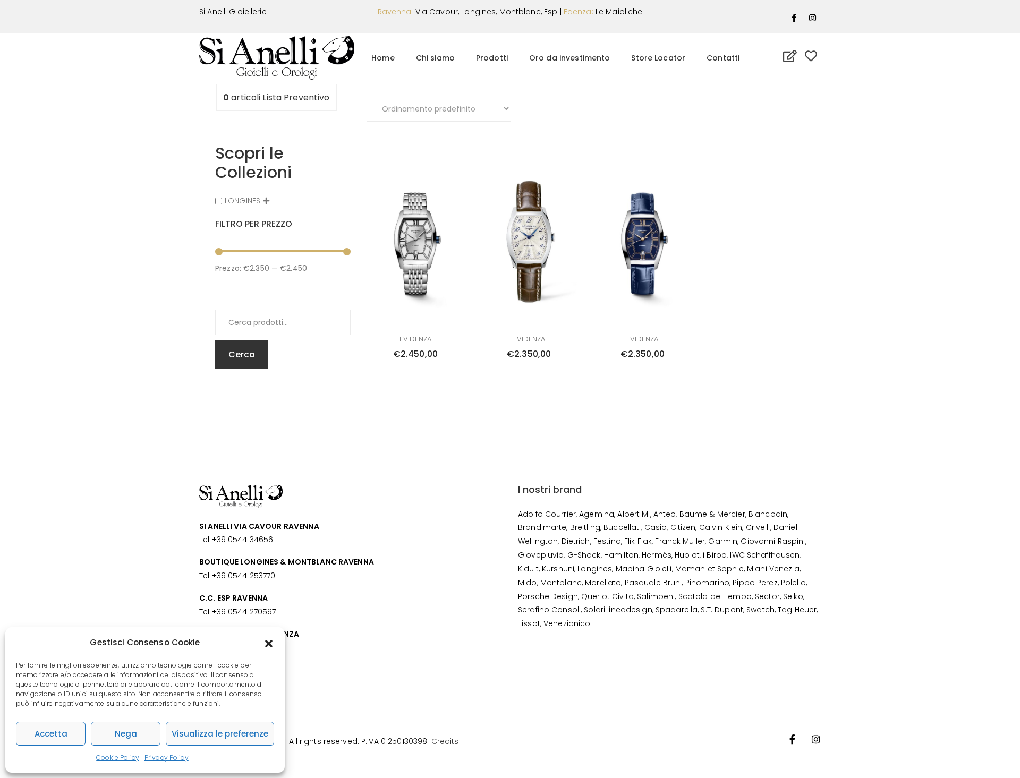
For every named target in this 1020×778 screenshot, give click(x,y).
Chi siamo (435, 58)
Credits (445, 741)
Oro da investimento (569, 58)
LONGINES (242, 200)
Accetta (51, 733)
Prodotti (492, 58)
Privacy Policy (166, 757)
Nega (126, 733)
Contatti (723, 58)
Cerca (241, 354)
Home (383, 58)
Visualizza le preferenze (220, 733)
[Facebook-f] (794, 17)
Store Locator (658, 58)
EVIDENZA (415, 339)
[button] (269, 642)
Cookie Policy (117, 757)
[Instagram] (813, 17)
